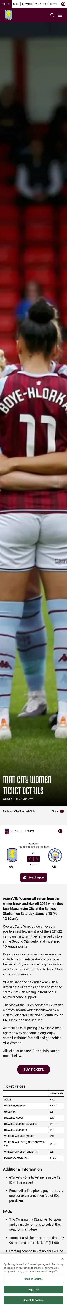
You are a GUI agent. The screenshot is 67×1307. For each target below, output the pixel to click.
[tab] (6, 4)
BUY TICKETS (33, 1070)
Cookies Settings (33, 1278)
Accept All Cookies (33, 1300)
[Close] (62, 1259)
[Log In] (63, 4)
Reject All (33, 1289)
